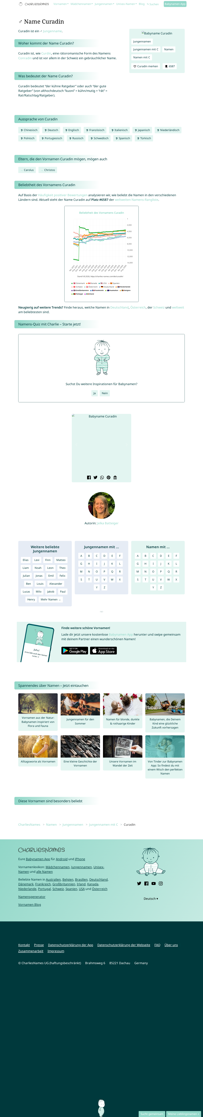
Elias (26, 560)
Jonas (39, 575)
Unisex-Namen (125, 4)
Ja (94, 393)
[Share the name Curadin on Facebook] (88, 478)
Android (62, 859)
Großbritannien (63, 884)
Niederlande (27, 889)
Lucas (26, 591)
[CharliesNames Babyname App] (34, 4)
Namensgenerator (31, 897)
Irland (81, 884)
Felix (62, 575)
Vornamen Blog (29, 904)
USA (82, 889)
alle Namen (44, 871)
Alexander (55, 583)
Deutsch (52, 130)
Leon (50, 568)
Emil (51, 575)
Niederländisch (169, 130)
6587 (171, 66)
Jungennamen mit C (145, 49)
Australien (53, 879)
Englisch (73, 130)
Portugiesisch (53, 138)
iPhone (80, 859)
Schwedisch (100, 138)
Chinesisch (30, 130)
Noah (38, 568)
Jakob (50, 591)
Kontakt (24, 945)
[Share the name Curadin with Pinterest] (108, 478)
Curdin (46, 53)
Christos (49, 170)
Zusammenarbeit (30, 951)
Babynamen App (175, 4)
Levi (36, 560)
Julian (26, 575)
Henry (31, 599)
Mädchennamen (81, 4)
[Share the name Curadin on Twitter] (95, 478)
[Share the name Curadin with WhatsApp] (101, 478)
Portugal (44, 889)
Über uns (171, 945)
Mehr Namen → (51, 599)
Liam (26, 568)
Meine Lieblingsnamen (182, 1114)
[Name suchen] (148, 4)
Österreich (138, 307)
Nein (105, 393)
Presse (39, 945)
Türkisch (145, 138)
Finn (48, 560)
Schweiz (159, 307)
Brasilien (81, 879)
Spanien (71, 889)
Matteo (61, 560)
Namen (168, 49)
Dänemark (26, 884)
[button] (76, 444)
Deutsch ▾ (151, 898)
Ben (28, 583)
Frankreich (43, 884)
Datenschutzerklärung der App (70, 945)
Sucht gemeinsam (152, 1114)
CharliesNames (29, 824)
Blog (142, 4)
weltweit (178, 307)
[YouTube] (153, 883)
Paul (63, 591)
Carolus (29, 170)
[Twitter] (139, 883)
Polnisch (28, 138)
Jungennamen (103, 4)
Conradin (25, 58)
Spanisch (124, 138)
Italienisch (121, 130)
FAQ (157, 945)
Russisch (77, 138)
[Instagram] (160, 883)
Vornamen (60, 4)
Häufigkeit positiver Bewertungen (63, 195)
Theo (62, 568)
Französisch (96, 130)
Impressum (56, 951)
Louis (40, 583)
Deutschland (119, 307)
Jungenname (52, 31)
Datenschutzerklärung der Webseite (123, 945)
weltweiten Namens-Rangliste (136, 200)
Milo (38, 591)
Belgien (67, 879)
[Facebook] (146, 883)
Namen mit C (141, 57)
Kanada (92, 884)
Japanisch (143, 130)
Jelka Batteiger (108, 523)
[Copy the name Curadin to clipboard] (115, 478)
